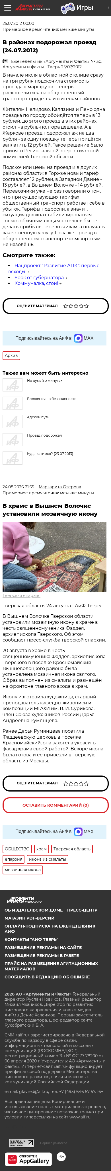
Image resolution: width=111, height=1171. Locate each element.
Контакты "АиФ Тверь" (31, 939)
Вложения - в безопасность (51, 399)
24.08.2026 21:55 (18, 486)
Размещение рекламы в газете (42, 955)
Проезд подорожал (44, 435)
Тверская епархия (21, 595)
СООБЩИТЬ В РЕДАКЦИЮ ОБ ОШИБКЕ (47, 977)
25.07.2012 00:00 (18, 23)
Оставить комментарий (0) (55, 805)
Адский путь (38, 417)
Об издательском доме (34, 910)
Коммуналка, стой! (36, 283)
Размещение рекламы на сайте (43, 947)
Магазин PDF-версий (30, 918)
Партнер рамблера (53, 1143)
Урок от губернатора (39, 277)
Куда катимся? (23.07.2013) (50, 453)
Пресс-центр (82, 910)
